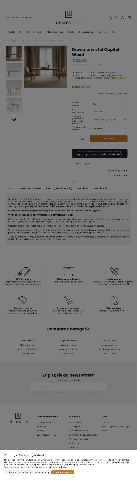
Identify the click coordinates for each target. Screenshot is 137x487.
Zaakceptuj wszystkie (62, 472)
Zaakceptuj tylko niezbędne (18, 472)
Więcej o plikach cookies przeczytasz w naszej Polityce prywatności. (35, 467)
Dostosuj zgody (42, 472)
